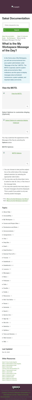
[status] (16, 68)
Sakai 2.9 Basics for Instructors (9, 380)
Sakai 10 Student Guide (8, 376)
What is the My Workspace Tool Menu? (18, 199)
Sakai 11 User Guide (7, 372)
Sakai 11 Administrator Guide (9, 370)
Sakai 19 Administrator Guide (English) (11, 363)
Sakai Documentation (8, 36)
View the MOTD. (9, 87)
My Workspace (11, 38)
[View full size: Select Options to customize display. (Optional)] (16, 126)
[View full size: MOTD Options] (16, 158)
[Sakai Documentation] (15, 7)
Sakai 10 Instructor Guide (8, 375)
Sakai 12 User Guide (7, 367)
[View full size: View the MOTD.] (16, 100)
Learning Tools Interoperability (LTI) (10, 368)
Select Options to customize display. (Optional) (16, 113)
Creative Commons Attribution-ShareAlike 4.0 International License (16, 393)
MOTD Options (7, 147)
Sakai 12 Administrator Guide (9, 365)
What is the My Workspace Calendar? (17, 201)
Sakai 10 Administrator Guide (9, 373)
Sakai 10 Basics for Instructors (9, 378)
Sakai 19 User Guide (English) (9, 362)
